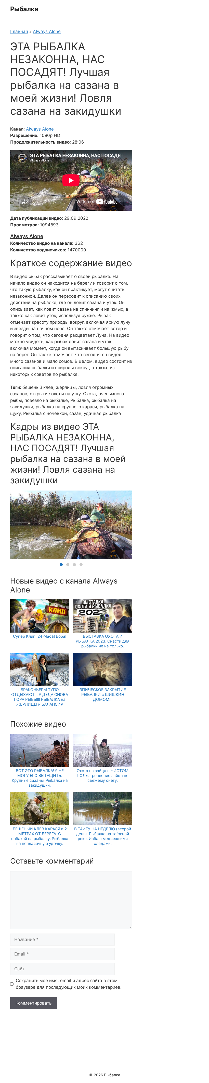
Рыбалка (24, 9)
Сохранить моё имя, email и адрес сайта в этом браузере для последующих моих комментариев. (69, 984)
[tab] (61, 564)
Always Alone (47, 31)
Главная (19, 31)
